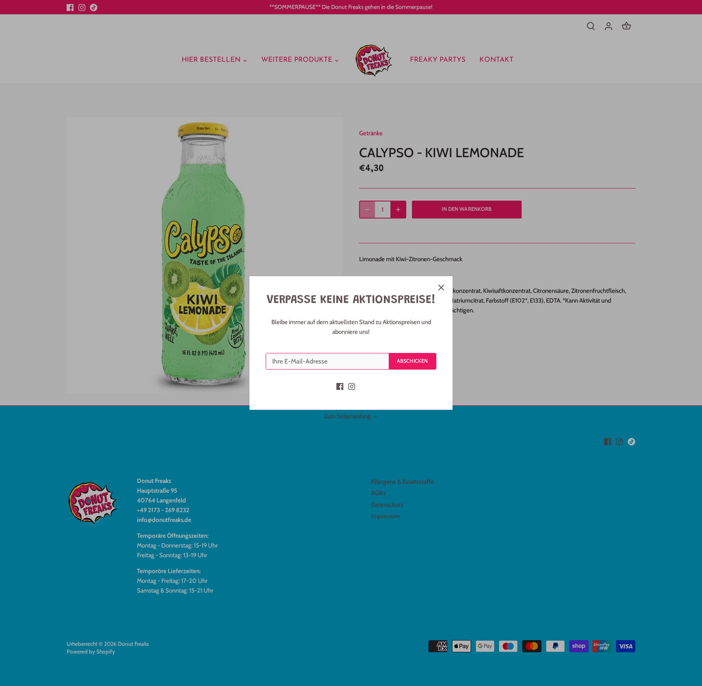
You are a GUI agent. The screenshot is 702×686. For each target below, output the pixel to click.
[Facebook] (339, 386)
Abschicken (412, 361)
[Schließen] (441, 287)
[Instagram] (351, 386)
